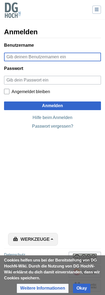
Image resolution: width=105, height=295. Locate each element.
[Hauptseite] (12, 13)
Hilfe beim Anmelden (52, 117)
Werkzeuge (35, 239)
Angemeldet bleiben (31, 91)
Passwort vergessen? (52, 126)
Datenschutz (14, 254)
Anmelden (52, 105)
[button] (43, 288)
